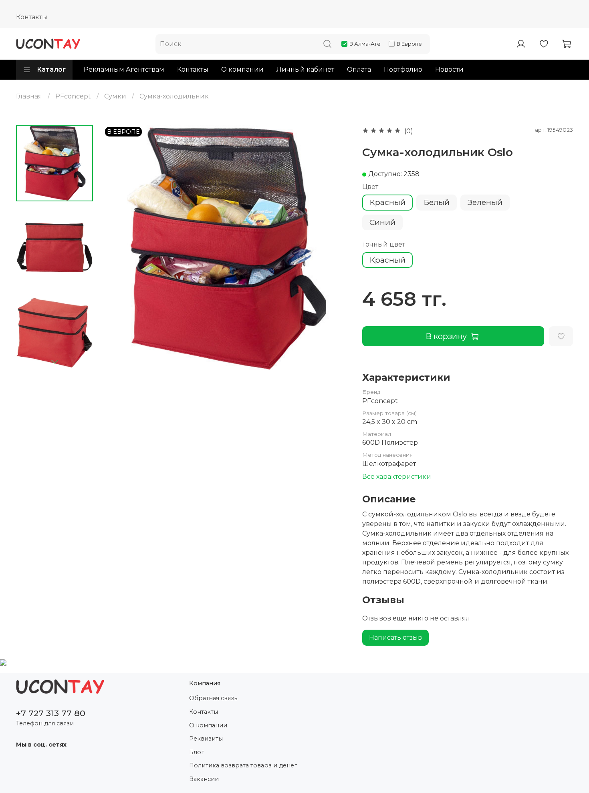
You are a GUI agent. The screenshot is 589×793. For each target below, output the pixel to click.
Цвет (370, 187)
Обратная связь (213, 698)
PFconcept (73, 96)
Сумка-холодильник (174, 96)
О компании (242, 69)
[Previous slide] (119, 248)
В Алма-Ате (365, 43)
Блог (196, 752)
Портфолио (403, 69)
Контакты (31, 17)
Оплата (359, 69)
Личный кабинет (305, 69)
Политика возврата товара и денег (243, 765)
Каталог (51, 69)
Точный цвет (383, 244)
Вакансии (204, 779)
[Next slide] (54, 361)
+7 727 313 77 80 (50, 713)
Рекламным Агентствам (124, 69)
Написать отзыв (395, 637)
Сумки (115, 96)
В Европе (409, 43)
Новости (449, 69)
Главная (29, 96)
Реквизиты (206, 738)
